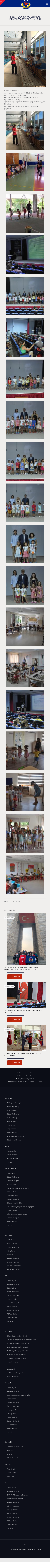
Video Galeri (11, 1473)
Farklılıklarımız (12, 1132)
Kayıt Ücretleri (12, 1155)
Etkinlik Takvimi (12, 1458)
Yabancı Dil (11, 1369)
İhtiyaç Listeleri (12, 1210)
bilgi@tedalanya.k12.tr (26, 1078)
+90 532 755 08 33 (26, 1076)
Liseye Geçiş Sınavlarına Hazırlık (18, 1395)
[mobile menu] (47, 3)
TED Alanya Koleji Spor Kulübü (17, 1351)
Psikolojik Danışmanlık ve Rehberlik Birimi (21, 1340)
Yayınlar (10, 1450)
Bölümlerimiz (11, 1288)
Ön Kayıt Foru (12, 1414)
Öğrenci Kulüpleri (13, 1295)
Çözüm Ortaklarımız (14, 1140)
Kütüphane (11, 1251)
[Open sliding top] (2, 2)
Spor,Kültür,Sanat (13, 1376)
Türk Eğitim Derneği (14, 1103)
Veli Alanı (10, 1454)
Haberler (10, 1225)
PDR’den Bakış (12, 1192)
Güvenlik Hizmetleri (14, 1266)
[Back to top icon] (25, 1544)
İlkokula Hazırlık (12, 1195)
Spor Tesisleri (12, 1243)
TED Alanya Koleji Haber (15, 1136)
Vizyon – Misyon (12, 1110)
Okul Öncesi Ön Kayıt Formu (17, 1214)
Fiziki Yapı (10, 1240)
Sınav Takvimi (12, 1306)
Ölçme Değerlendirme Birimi (17, 1336)
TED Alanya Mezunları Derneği (17, 1347)
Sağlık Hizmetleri (13, 1247)
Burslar (9, 1162)
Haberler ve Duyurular (15, 1447)
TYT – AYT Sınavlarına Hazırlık (17, 1495)
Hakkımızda (11, 1173)
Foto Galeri (11, 1469)
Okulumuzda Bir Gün (14, 1203)
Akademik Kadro (13, 1199)
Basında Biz (11, 1476)
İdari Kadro (11, 1125)
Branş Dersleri (12, 1184)
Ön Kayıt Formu (12, 1510)
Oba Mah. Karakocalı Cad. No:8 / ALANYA (26, 1081)
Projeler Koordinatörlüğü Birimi (18, 1343)
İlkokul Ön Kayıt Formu (15, 1303)
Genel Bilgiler (11, 1281)
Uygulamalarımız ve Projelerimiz (18, 1188)
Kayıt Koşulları (12, 1151)
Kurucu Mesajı (12, 1118)
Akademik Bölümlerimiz (15, 1499)
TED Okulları (11, 1121)
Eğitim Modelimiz (13, 1114)
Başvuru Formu (12, 1158)
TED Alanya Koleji (13, 1106)
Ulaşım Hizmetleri (13, 1262)
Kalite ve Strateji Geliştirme (16, 1354)
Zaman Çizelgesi (13, 1218)
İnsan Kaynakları (13, 1362)
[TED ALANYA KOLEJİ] (26, 3)
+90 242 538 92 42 (26, 1073)
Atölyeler (10, 1255)
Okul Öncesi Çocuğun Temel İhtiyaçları (20, 1207)
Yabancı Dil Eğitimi (13, 1181)
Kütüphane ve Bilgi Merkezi (16, 1358)
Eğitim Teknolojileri (13, 1269)
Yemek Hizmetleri (13, 1258)
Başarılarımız (11, 1129)
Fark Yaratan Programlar (15, 1373)
